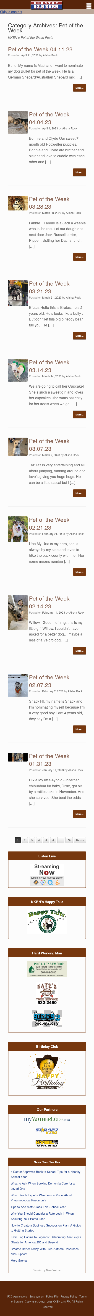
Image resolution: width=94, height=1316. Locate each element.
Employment (36, 1296)
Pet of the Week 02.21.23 (49, 523)
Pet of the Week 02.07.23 (49, 681)
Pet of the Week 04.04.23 (49, 118)
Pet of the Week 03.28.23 (49, 202)
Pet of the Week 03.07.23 (49, 444)
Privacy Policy (68, 1296)
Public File (52, 1296)
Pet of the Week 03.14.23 (49, 366)
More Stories (19, 1260)
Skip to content (11, 11)
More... (80, 87)
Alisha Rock (50, 55)
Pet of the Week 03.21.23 (49, 287)
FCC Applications (17, 1296)
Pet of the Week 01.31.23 (49, 759)
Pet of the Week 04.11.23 (40, 49)
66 (69, 840)
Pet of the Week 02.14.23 (49, 602)
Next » (80, 840)
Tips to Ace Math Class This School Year (38, 1207)
